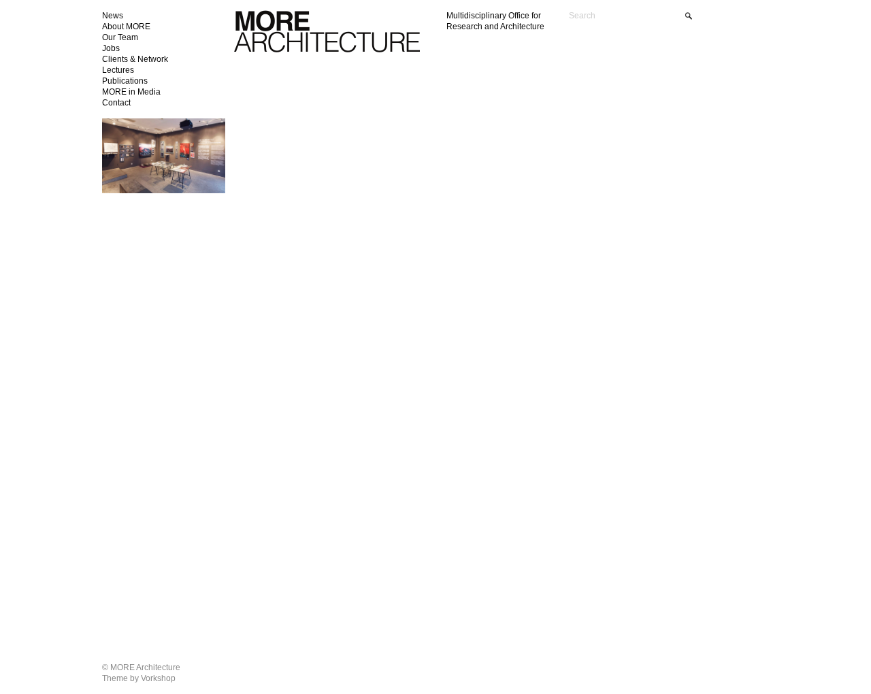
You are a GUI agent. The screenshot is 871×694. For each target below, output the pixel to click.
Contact (116, 103)
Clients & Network (135, 59)
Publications (125, 81)
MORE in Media (131, 92)
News (112, 15)
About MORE (126, 26)
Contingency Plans (147, 134)
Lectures (118, 70)
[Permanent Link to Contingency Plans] (163, 190)
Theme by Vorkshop (139, 678)
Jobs (111, 48)
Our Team (120, 37)
